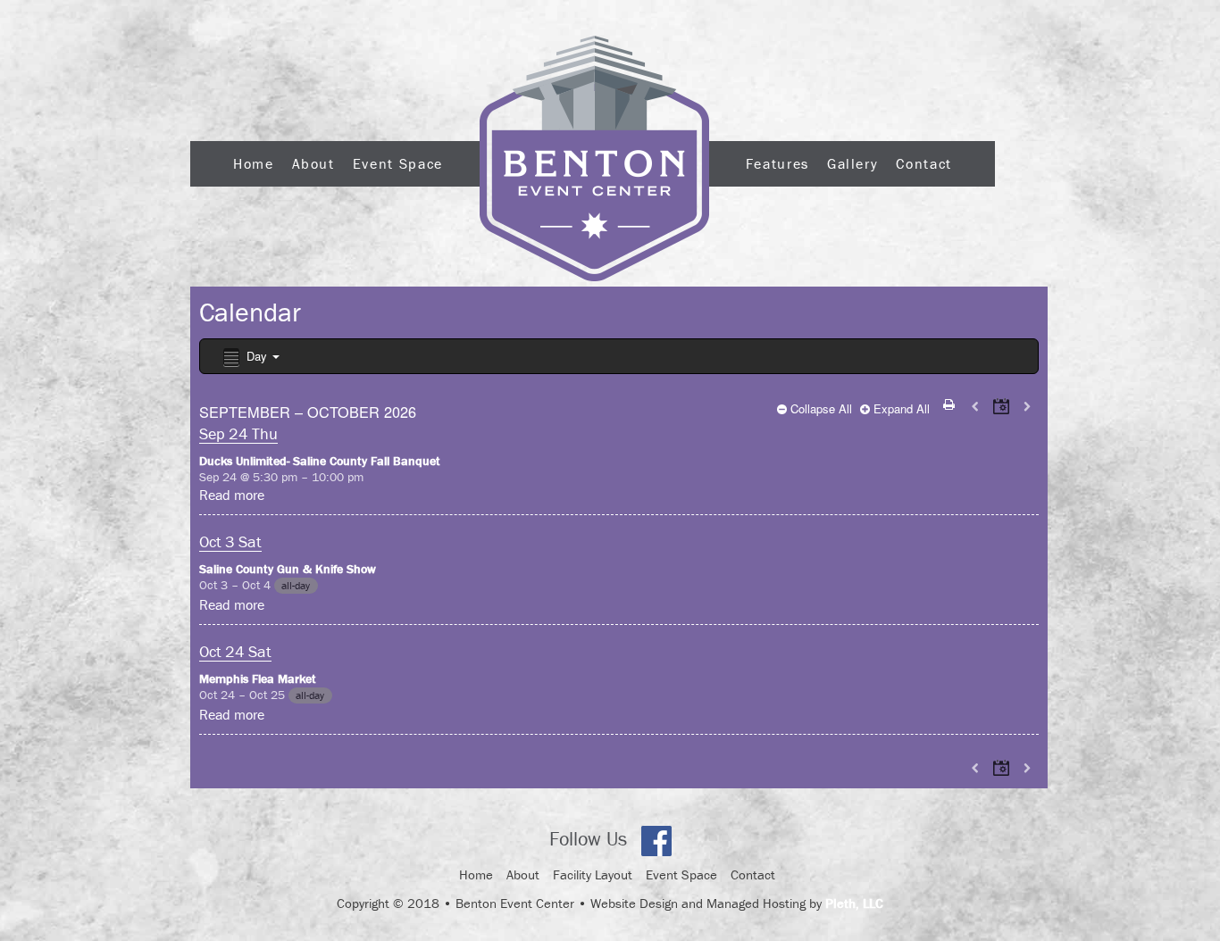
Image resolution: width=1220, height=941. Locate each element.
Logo (594, 158)
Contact (923, 163)
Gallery (852, 163)
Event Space (398, 163)
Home (253, 163)
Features (777, 163)
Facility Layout (592, 874)
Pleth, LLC (854, 903)
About (313, 163)
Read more (231, 495)
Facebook (656, 841)
